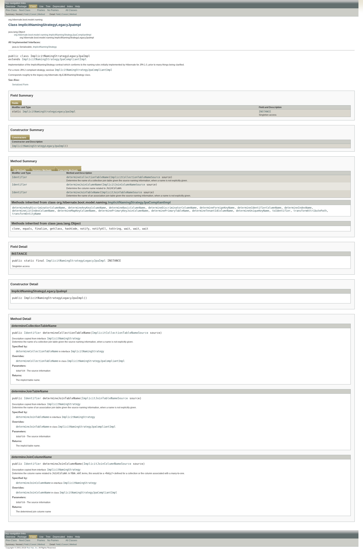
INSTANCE (265, 111)
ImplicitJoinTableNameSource (121, 192)
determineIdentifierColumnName (259, 207)
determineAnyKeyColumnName (87, 207)
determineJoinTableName (83, 192)
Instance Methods (42, 170)
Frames (41, 10)
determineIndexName (298, 207)
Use (41, 6)
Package (22, 6)
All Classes (71, 10)
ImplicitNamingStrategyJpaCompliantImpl (54, 59)
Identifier (19, 177)
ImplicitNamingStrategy (45, 47)
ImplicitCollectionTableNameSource (135, 177)
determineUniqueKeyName (252, 210)
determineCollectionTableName (87, 177)
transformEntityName (26, 213)
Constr (33, 14)
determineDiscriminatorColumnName (172, 207)
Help (77, 6)
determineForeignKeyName (217, 207)
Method (41, 14)
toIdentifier (281, 210)
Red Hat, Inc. (32, 548)
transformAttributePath (310, 210)
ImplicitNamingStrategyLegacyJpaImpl (48, 111)
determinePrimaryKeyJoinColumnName (123, 210)
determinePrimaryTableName (170, 210)
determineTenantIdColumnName (212, 210)
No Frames (53, 10)
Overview (10, 6)
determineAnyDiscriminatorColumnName (38, 207)
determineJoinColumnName (83, 184)
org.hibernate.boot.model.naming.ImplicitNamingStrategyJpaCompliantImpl (52, 35)
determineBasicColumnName (127, 207)
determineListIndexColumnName (33, 210)
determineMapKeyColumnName (76, 210)
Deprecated (59, 6)
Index (70, 6)
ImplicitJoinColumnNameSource (124, 184)
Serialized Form (20, 84)
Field (26, 14)
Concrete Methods (68, 170)
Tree (48, 6)
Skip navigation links (15, 3)
